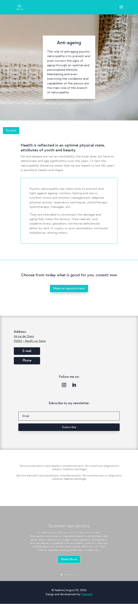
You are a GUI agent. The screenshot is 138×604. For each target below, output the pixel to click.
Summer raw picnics (69, 526)
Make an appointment (69, 288)
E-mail (26, 351)
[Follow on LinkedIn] (74, 385)
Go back (11, 130)
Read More (69, 559)
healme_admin (48, 532)
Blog (82, 532)
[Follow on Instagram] (64, 385)
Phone (26, 360)
